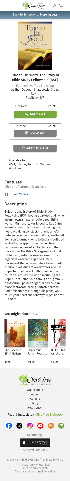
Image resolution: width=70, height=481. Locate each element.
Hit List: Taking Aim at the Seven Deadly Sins (59, 355)
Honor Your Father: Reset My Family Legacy (38, 353)
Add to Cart (37, 114)
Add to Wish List (37, 148)
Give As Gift (37, 133)
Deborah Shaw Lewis (35, 89)
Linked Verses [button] (18, 194)
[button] (54, 6)
